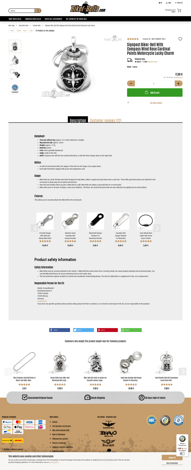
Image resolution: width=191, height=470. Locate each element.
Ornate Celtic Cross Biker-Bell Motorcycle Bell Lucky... (59, 378)
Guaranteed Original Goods (40, 397)
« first (12, 31)
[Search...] (38, 10)
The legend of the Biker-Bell (76, 19)
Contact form (42, 301)
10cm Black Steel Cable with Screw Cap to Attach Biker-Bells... (146, 235)
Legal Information (58, 451)
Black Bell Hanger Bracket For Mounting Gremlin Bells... (95, 235)
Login (169, 3)
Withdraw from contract (60, 438)
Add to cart (154, 92)
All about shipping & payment (12, 449)
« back (18, 31)
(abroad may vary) (152, 62)
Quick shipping (98, 397)
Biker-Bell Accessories (53, 19)
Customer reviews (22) (105, 120)
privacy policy (53, 462)
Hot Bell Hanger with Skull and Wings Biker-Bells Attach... (45, 235)
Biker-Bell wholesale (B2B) (60, 430)
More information (172, 463)
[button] (131, 83)
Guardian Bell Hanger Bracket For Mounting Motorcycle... (120, 235)
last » (32, 31)
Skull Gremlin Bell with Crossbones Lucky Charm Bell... (166, 378)
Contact (54, 422)
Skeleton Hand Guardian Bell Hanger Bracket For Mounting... (70, 235)
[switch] (182, 453)
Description (78, 120)
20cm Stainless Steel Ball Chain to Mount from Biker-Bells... (24, 378)
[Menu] (186, 435)
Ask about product (156, 102)
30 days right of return (155, 397)
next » (25, 31)
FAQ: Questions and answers (61, 426)
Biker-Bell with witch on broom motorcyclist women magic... (95, 378)
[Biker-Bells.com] (88, 10)
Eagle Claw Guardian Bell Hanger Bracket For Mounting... (131, 378)
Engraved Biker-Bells (33, 19)
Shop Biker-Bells (15, 19)
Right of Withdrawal (58, 434)
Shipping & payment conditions (62, 447)
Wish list (180, 3)
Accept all (172, 457)
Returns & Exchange (58, 443)
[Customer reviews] (133, 39)
